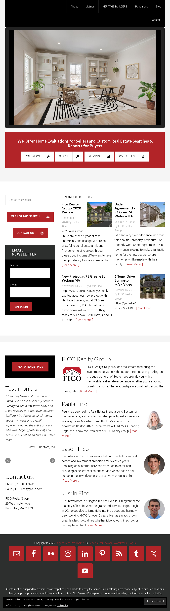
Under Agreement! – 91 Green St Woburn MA (125, 210)
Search (64, 156)
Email (13, 285)
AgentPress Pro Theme (70, 543)
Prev (8, 460)
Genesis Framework (100, 543)
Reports (94, 156)
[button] (77, 116)
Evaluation (32, 156)
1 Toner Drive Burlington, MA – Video (125, 280)
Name (14, 265)
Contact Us (127, 156)
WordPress (120, 543)
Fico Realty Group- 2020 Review (71, 208)
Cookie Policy (62, 605)
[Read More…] (88, 391)
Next (52, 460)
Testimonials (21, 388)
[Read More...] (70, 265)
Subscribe (21, 306)
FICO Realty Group (31, 6)
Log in (132, 543)
